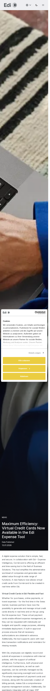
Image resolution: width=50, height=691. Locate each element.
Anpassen (22, 368)
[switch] (36, 5)
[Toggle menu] (43, 5)
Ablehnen (24, 376)
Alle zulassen (24, 360)
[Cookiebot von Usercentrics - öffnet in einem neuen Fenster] (34, 312)
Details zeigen (35, 353)
